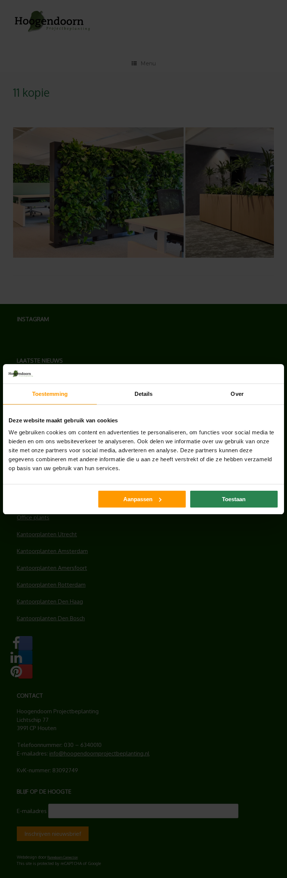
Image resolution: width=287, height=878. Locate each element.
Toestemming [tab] (50, 394)
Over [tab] (237, 394)
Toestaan (234, 499)
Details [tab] (144, 394)
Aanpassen (137, 499)
